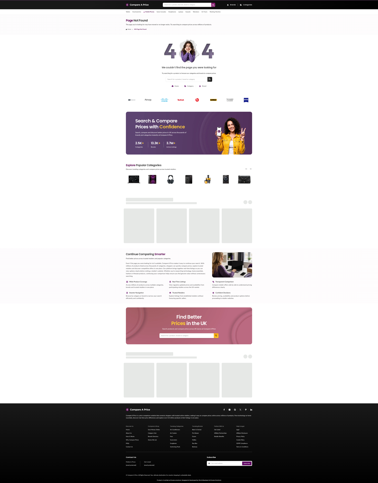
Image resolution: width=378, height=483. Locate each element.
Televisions (196, 12)
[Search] (213, 5)
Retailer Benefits (219, 436)
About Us (129, 433)
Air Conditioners (175, 429)
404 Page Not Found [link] (140, 29)
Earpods (188, 12)
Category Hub (152, 433)
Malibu (194, 440)
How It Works (130, 436)
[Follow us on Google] (235, 410)
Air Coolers (173, 433)
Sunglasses (173, 443)
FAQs (127, 443)
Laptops (180, 12)
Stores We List (152, 440)
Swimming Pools (175, 447)
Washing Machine (215, 12)
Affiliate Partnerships (220, 433)
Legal (237, 429)
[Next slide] (250, 168)
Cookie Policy (240, 440)
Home (129, 29)
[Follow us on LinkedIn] (251, 410)
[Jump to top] (374, 479)
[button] (134, 426)
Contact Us (129, 447)
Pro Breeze (195, 433)
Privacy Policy (240, 436)
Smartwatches (136, 12)
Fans (171, 436)
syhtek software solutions (172, 480)
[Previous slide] (246, 168)
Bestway (194, 447)
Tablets (128, 12)
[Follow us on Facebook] (224, 410)
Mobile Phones (149, 12)
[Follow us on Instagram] (229, 410)
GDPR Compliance (242, 443)
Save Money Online (154, 429)
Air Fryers (204, 12)
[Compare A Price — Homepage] (143, 4)
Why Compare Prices (132, 440)
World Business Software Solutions (210, 480)
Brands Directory (153, 436)
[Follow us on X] (240, 410)
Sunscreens (173, 440)
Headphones (172, 12)
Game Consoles (161, 12)
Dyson (194, 436)
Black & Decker (197, 429)
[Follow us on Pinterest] (246, 410)
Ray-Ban (194, 443)
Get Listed (217, 429)
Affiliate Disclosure (242, 433)
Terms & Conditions (242, 447)
